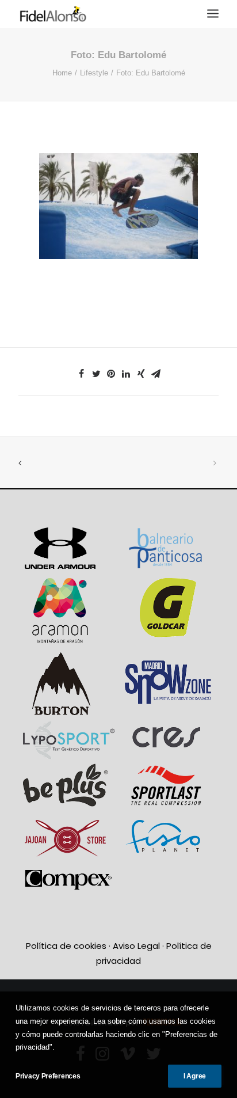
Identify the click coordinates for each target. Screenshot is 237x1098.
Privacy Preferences (48, 1076)
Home (62, 73)
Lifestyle (94, 73)
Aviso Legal (136, 946)
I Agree (195, 1076)
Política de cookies (66, 946)
